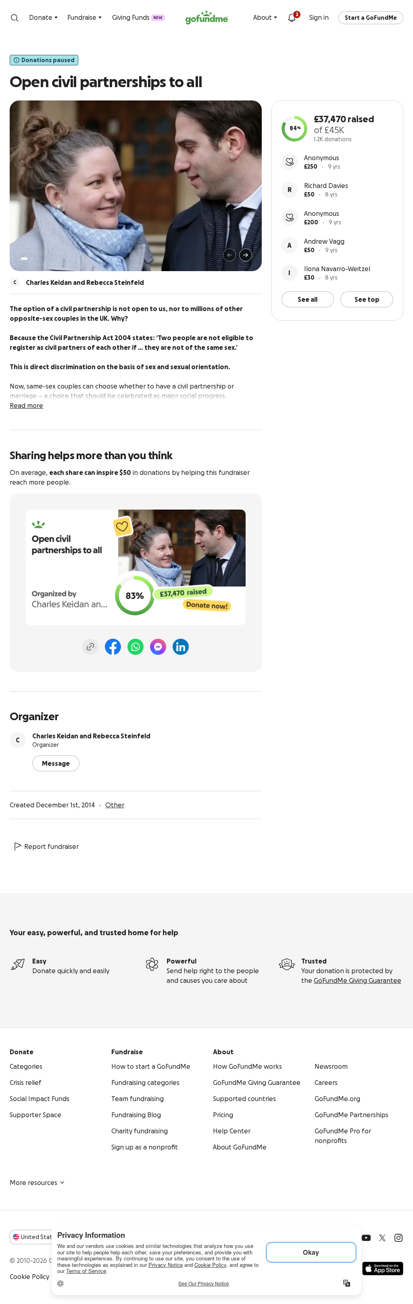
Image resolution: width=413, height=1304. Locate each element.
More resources (33, 1182)
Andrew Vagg (324, 241)
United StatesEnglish (51, 1237)
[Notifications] (292, 18)
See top (367, 299)
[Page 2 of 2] (32, 258)
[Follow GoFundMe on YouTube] (366, 1238)
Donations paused (48, 60)
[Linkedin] (181, 647)
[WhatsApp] (135, 647)
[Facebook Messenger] (158, 647)
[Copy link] (90, 647)
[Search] (14, 18)
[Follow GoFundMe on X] (382, 1238)
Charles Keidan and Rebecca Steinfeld (91, 736)
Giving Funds (137, 17)
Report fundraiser (51, 846)
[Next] (245, 255)
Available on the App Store (382, 1268)
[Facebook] (113, 647)
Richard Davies (326, 185)
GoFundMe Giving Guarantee (357, 980)
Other (114, 805)
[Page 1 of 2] (24, 258)
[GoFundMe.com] (207, 17)
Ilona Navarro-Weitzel (337, 268)
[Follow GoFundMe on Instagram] (398, 1238)
